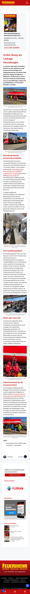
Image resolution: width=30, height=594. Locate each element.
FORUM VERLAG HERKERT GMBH (17, 588)
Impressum (4, 578)
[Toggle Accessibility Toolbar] (27, 585)
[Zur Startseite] (8, 2)
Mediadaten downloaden (15, 475)
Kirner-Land (15, 171)
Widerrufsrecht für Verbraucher (18, 582)
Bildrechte (23, 580)
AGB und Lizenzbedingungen (22, 578)
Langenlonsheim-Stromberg (11, 173)
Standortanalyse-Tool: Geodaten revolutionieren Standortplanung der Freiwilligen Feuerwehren (17, 538)
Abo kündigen (6, 582)
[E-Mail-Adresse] (25, 592)
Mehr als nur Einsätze (14, 525)
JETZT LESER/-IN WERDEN (11, 47)
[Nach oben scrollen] (15, 592)
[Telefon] (4, 592)
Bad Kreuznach (11, 175)
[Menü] (27, 3)
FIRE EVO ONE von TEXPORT (15, 531)
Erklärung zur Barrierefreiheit (12, 580)
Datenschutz (11, 578)
